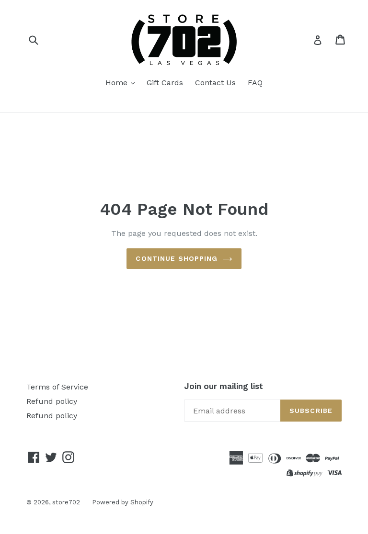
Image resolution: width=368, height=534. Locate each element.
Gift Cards (165, 82)
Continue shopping (177, 258)
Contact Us (215, 82)
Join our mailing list (223, 386)
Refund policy (51, 401)
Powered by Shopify (122, 502)
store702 (66, 502)
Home (117, 82)
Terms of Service (57, 386)
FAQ (255, 82)
